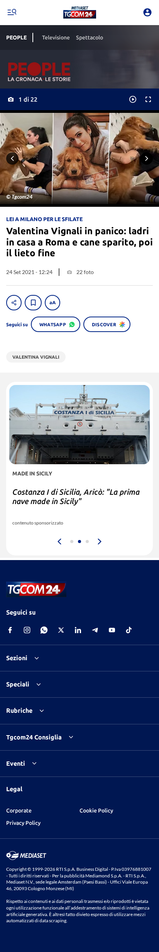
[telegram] (95, 630)
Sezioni (16, 657)
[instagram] (27, 630)
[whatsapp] (44, 630)
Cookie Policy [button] (96, 810)
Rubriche (19, 710)
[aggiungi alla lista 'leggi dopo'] (33, 302)
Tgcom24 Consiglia (34, 737)
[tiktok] (129, 630)
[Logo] (79, 12)
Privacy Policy (23, 823)
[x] (61, 630)
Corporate (19, 810)
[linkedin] (78, 630)
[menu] (11, 12)
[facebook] (10, 630)
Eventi (15, 763)
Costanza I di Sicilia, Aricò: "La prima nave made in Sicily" (76, 496)
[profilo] (147, 12)
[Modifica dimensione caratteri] (52, 302)
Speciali (17, 684)
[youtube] (112, 630)
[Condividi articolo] (14, 302)
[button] (79, 12)
